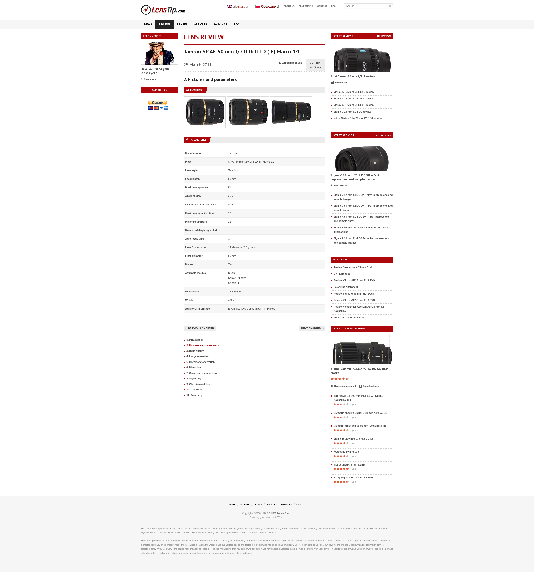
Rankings (220, 24)
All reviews (384, 36)
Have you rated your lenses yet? (155, 71)
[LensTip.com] (168, 9)
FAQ (236, 24)
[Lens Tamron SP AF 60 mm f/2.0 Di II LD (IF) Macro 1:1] (205, 99)
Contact (322, 6)
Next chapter (311, 328)
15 (356, 430)
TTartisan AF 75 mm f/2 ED (349, 464)
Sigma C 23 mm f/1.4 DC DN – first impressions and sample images (355, 177)
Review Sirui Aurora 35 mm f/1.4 (353, 267)
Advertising (306, 6)
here (164, 553)
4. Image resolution (197, 356)
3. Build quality (195, 351)
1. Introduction (194, 340)
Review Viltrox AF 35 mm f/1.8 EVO (354, 280)
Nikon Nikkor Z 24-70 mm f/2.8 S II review (358, 118)
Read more (150, 79)
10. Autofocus (194, 389)
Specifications (371, 386)
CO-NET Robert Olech (279, 513)
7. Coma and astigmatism (201, 373)
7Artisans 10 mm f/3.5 (347, 451)
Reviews (164, 24)
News (148, 24)
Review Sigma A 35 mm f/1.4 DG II (354, 293)
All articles (383, 135)
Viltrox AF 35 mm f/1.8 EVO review (354, 105)
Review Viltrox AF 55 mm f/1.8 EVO (354, 300)
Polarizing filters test (346, 287)
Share (317, 67)
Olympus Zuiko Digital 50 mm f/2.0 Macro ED (360, 425)
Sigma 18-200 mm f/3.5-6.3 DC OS (354, 438)
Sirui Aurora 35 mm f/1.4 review (353, 76)
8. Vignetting (193, 378)
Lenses (182, 24)
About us (289, 6)
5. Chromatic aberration (200, 362)
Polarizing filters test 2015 (349, 317)
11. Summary (194, 395)
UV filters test (342, 273)
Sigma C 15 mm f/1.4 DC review (352, 111)
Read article (340, 185)
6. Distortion (193, 367)
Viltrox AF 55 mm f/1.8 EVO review (354, 92)
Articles (200, 24)
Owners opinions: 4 (345, 386)
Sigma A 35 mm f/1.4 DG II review (353, 98)
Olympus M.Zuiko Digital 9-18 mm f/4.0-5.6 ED (360, 413)
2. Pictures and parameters (202, 345)
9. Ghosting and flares (199, 384)
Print (317, 63)
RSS (333, 6)
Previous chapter (201, 328)
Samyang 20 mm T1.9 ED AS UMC (354, 477)
